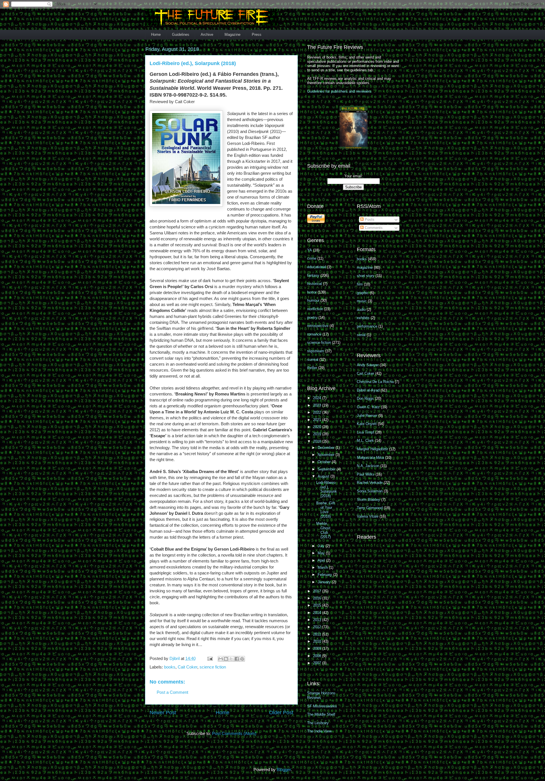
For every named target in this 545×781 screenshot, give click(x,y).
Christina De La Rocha (375, 382)
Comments (373, 228)
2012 (317, 627)
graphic (363, 293)
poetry (312, 317)
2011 (317, 634)
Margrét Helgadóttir (372, 449)
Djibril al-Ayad (368, 390)
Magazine (232, 34)
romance (314, 334)
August (324, 476)
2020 (317, 427)
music (362, 301)
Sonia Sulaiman (370, 491)
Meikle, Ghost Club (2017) (323, 530)
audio (361, 309)
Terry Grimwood (370, 508)
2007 (317, 663)
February (325, 574)
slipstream (315, 351)
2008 (317, 656)
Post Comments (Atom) (234, 733)
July (322, 546)
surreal (312, 359)
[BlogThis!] (226, 659)
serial (361, 335)
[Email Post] (209, 658)
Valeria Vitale (367, 516)
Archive (207, 34)
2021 (317, 420)
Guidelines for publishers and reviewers (339, 91)
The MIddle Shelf (321, 714)
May (322, 553)
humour (313, 300)
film (360, 284)
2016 (317, 598)
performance (367, 326)
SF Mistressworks (322, 706)
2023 (317, 405)
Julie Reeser (367, 415)
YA (309, 250)
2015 (317, 605)
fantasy (313, 275)
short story (365, 276)
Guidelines (180, 34)
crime (311, 258)
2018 (317, 441)
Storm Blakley (368, 499)
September (327, 469)
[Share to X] (231, 659)
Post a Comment (172, 692)
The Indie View (319, 731)
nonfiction (315, 309)
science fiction (213, 667)
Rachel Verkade (370, 482)
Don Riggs (365, 398)
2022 (317, 412)
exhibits (363, 318)
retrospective (317, 326)
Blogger (284, 769)
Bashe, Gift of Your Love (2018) (325, 509)
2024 (317, 398)
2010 (317, 641)
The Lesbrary (318, 723)
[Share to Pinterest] (242, 659)
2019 (317, 434)
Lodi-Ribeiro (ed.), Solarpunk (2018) (326, 489)
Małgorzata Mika (370, 457)
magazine (365, 267)
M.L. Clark (365, 440)
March (323, 567)
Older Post (281, 712)
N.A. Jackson (368, 466)
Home (156, 34)
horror (311, 292)
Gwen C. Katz (368, 407)
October (325, 462)
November (327, 455)
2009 (317, 648)
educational (316, 267)
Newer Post (163, 712)
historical (314, 284)
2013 (317, 620)
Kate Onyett (367, 424)
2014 (317, 613)
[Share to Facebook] (237, 659)
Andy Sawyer (368, 365)
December (327, 447)
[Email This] (220, 659)
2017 (317, 591)
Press (256, 34)
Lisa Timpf (365, 432)
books (169, 667)
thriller (312, 368)
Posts (369, 219)
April (322, 560)
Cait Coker (187, 667)
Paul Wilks (365, 474)
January (325, 582)
